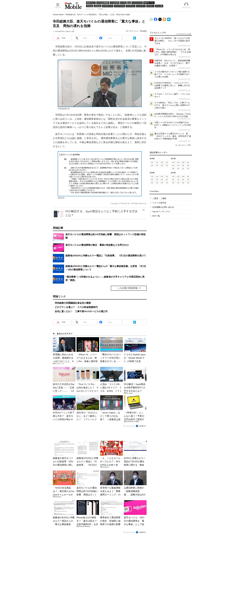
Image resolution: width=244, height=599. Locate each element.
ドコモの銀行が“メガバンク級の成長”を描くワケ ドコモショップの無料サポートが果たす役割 (172, 74)
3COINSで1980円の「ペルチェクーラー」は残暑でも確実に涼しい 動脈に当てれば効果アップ (172, 85)
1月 (167, 165)
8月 (152, 162)
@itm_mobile (160, 19)
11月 (178, 162)
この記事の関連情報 (127, 288)
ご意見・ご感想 (159, 198)
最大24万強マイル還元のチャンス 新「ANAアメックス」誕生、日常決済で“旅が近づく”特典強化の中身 (172, 136)
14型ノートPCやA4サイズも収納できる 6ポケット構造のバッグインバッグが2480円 (172, 125)
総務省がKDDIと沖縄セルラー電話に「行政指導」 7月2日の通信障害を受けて (106, 255)
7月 (157, 162)
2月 (162, 165)
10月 (183, 162)
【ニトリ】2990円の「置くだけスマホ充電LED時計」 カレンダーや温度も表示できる (172, 40)
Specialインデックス (161, 212)
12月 (173, 162)
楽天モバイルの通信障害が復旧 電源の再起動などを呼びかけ (97, 245)
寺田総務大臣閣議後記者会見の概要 (73, 303)
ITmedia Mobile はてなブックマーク (169, 19)
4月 (152, 165)
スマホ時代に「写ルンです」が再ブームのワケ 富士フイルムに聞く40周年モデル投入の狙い (172, 105)
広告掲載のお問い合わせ (163, 207)
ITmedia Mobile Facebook (155, 19)
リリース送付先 (159, 203)
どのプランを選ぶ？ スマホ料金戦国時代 (76, 307)
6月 (162, 162)
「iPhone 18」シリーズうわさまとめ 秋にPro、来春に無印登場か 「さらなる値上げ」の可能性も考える (172, 52)
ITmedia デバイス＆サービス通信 (151, 19)
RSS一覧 (156, 216)
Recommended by (129, 426)
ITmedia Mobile (58, 15)
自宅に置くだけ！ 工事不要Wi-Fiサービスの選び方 (81, 311)
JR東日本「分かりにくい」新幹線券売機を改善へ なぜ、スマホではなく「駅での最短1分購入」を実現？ (172, 63)
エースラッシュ (132, 31)
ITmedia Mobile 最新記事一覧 (164, 19)
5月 (167, 162)
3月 (157, 165)
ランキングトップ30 (182, 145)
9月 (188, 162)
